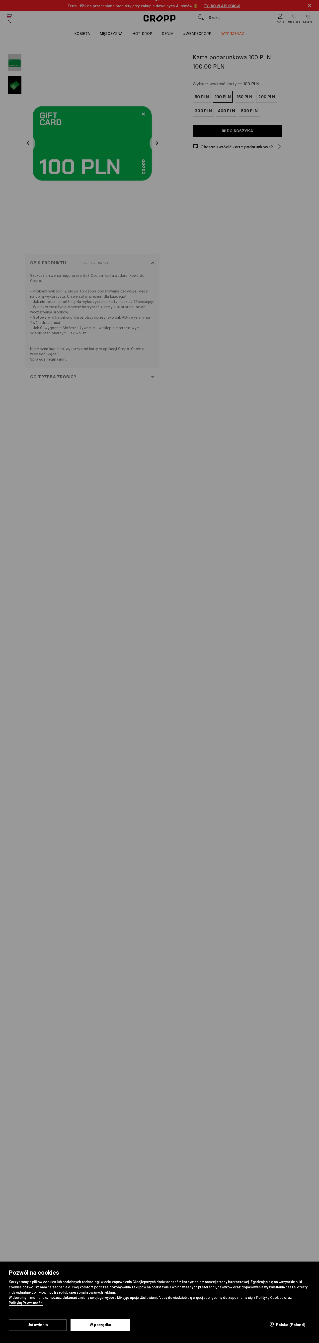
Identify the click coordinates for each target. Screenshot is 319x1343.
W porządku (100, 1325)
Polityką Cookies (269, 1298)
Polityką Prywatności (26, 1303)
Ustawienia (37, 1325)
